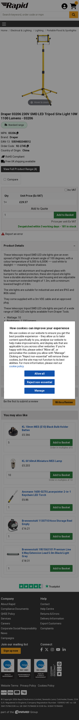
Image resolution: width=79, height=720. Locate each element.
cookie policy (16, 366)
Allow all (40, 373)
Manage (39, 390)
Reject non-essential (39, 382)
